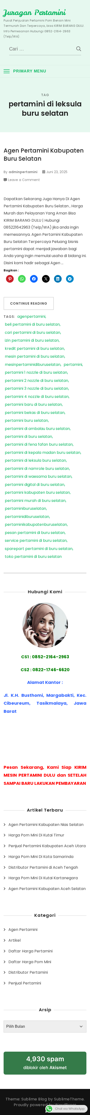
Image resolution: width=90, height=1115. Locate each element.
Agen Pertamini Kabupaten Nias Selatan (46, 824)
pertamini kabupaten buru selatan (37, 492)
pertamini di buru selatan (28, 436)
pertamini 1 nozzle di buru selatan (36, 372)
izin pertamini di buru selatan (32, 340)
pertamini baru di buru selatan (33, 404)
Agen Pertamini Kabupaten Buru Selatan (44, 155)
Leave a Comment (24, 180)
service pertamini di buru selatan (36, 540)
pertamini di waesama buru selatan (38, 476)
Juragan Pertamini (34, 12)
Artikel (14, 940)
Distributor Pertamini (28, 972)
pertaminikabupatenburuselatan (36, 524)
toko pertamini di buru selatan (33, 556)
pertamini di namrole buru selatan (37, 468)
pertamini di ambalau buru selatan (37, 428)
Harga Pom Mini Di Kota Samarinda (40, 856)
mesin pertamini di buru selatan (34, 356)
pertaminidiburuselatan (27, 516)
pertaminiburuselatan (25, 508)
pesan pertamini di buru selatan (35, 532)
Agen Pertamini (22, 929)
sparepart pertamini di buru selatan (38, 548)
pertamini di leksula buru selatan (35, 460)
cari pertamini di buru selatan (32, 332)
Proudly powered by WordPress (45, 1105)
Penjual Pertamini (24, 983)
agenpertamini (31, 316)
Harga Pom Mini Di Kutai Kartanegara (43, 878)
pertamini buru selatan (26, 420)
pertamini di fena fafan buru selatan (39, 444)
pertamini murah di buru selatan (35, 500)
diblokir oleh (45, 1062)
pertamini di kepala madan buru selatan (42, 452)
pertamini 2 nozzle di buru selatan (36, 380)
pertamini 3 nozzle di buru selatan (36, 388)
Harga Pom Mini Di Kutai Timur (36, 835)
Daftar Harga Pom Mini (29, 962)
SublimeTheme (69, 1099)
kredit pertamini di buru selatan (34, 348)
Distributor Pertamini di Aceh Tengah (43, 867)
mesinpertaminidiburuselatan (32, 364)
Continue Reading (28, 303)
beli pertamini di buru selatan (32, 324)
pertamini (73, 364)
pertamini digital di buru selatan (34, 484)
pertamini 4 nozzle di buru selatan (37, 396)
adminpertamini (23, 172)
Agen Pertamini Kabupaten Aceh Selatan (47, 888)
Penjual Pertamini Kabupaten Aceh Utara (47, 846)
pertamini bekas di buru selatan (35, 412)
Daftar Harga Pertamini (30, 951)
